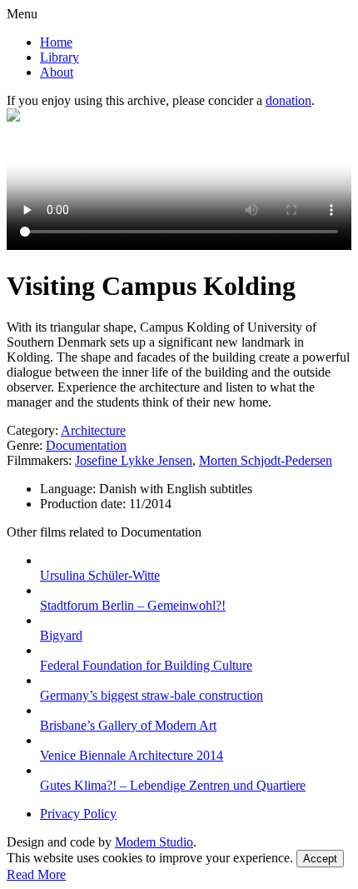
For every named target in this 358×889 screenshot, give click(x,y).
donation (288, 100)
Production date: (84, 504)
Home (56, 42)
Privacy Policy (78, 814)
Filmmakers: (39, 460)
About (56, 72)
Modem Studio (154, 842)
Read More (36, 874)
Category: (32, 430)
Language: (69, 489)
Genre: (24, 445)
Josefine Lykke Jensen (133, 460)
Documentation (86, 445)
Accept (320, 858)
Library (59, 57)
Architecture (93, 430)
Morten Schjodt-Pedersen (265, 460)
